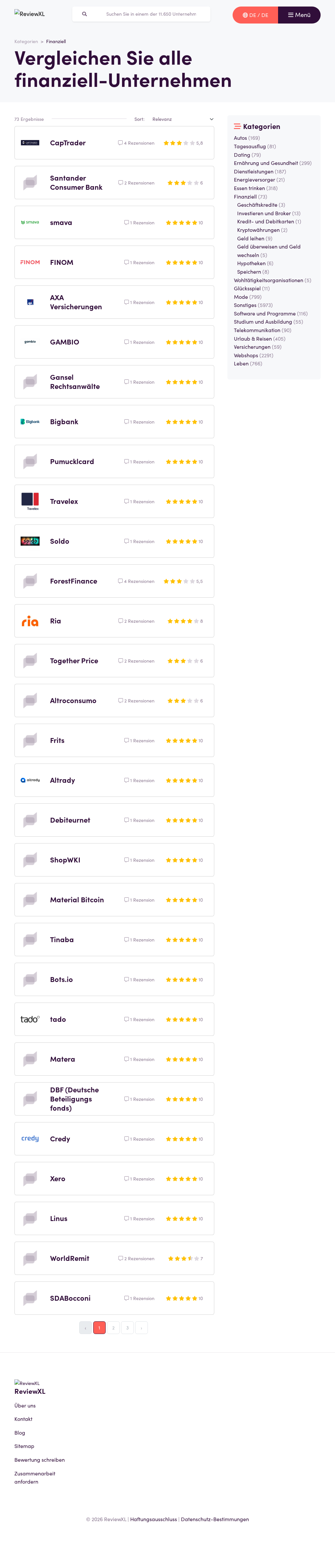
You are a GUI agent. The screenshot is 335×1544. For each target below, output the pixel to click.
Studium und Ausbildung (268, 321)
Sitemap (24, 1445)
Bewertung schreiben (39, 1459)
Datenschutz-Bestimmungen (215, 1518)
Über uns (25, 1405)
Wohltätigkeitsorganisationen (272, 279)
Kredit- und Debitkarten (269, 221)
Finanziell (250, 196)
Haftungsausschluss (153, 1518)
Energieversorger (259, 179)
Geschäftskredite (261, 204)
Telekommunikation (262, 329)
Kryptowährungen (262, 229)
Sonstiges (253, 304)
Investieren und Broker (269, 213)
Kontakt (23, 1418)
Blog (19, 1432)
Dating (247, 154)
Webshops (253, 355)
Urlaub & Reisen (260, 338)
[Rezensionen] (29, 15)
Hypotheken (255, 262)
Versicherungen (258, 346)
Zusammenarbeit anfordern (34, 1477)
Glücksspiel (252, 288)
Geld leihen (255, 238)
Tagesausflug (255, 146)
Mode (248, 296)
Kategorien (26, 41)
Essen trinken (256, 187)
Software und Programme (271, 313)
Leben (248, 363)
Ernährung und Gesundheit (273, 162)
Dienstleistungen (260, 171)
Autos (247, 137)
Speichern (253, 271)
